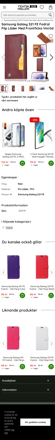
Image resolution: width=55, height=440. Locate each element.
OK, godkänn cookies (35, 422)
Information (9, 389)
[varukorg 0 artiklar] (50, 7)
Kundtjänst (9, 380)
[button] (52, 57)
